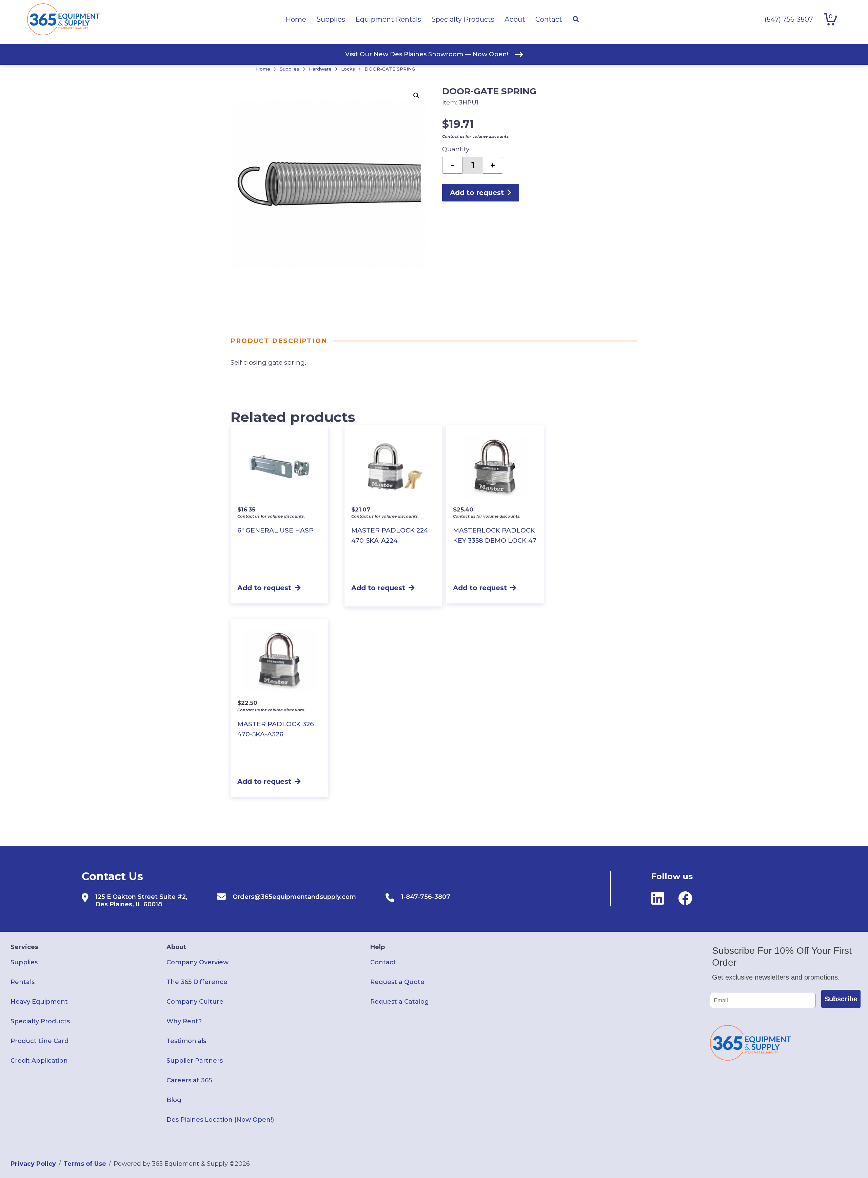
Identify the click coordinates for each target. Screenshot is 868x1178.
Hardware (320, 69)
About (176, 947)
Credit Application (39, 1060)
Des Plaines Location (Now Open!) (220, 1119)
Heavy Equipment (39, 1001)
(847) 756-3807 (789, 19)
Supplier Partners (194, 1060)
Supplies (289, 69)
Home (263, 69)
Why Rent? (184, 1021)
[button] (416, 96)
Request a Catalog (399, 1001)
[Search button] (575, 19)
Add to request (477, 193)
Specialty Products (40, 1021)
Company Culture (194, 1001)
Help (377, 947)
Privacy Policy (33, 1163)
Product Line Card (39, 1041)
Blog (173, 1100)
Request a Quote (397, 982)
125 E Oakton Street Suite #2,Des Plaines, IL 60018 (141, 900)
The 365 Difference (197, 982)
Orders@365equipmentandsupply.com (294, 897)
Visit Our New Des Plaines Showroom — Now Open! (426, 54)
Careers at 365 (189, 1080)
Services (24, 947)
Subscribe (841, 999)
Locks (348, 69)
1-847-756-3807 (425, 897)
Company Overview (197, 962)
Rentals (23, 982)
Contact (383, 962)
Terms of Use (84, 1163)
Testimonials (186, 1041)
